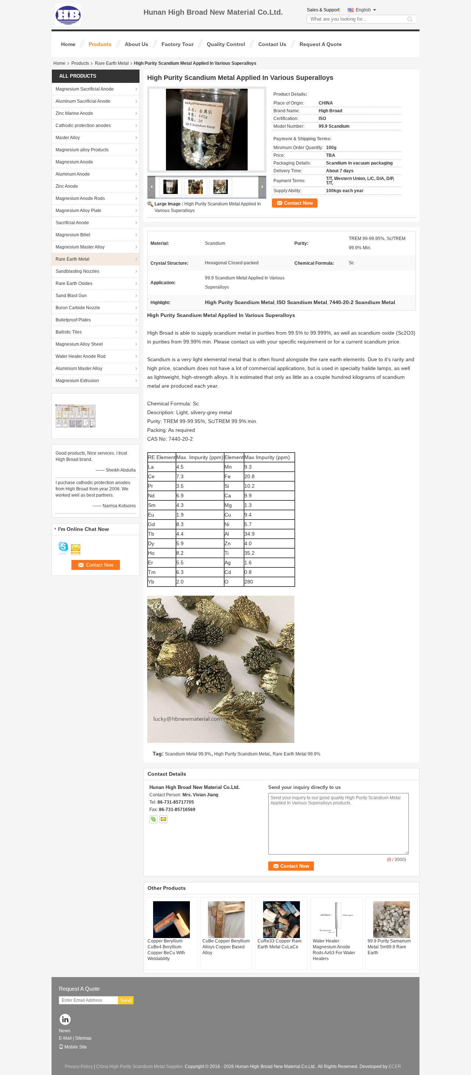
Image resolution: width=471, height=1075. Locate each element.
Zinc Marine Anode (74, 113)
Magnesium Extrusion (77, 380)
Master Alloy (68, 137)
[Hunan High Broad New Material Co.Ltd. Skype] (153, 819)
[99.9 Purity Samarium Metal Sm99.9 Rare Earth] (391, 919)
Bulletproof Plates (73, 319)
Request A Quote (321, 44)
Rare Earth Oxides (74, 283)
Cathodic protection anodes (83, 125)
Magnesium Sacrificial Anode (85, 89)
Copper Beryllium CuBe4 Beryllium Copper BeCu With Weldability (166, 949)
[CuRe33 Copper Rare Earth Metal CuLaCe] (281, 919)
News (64, 1030)
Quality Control (226, 44)
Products (100, 44)
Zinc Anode (67, 186)
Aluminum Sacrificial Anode (83, 101)
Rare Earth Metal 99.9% (297, 754)
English (363, 10)
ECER (395, 1066)
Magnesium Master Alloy (80, 247)
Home (68, 44)
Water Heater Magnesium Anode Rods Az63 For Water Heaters (334, 949)
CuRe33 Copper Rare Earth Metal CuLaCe (280, 943)
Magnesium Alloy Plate (78, 210)
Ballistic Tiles (69, 332)
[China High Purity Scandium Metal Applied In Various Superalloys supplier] (206, 129)
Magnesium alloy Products (82, 149)
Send (125, 1000)
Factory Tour (178, 44)
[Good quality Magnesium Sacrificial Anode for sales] (76, 415)
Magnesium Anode (74, 162)
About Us (136, 44)
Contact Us (272, 44)
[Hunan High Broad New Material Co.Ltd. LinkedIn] (65, 1020)
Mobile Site (75, 1047)
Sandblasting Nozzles (77, 271)
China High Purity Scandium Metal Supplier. (140, 1066)
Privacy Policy (79, 1066)
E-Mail (65, 1038)
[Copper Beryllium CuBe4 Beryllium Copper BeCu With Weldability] (171, 919)
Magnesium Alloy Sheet (79, 344)
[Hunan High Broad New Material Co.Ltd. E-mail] (163, 819)
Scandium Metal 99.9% (188, 754)
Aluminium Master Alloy (79, 368)
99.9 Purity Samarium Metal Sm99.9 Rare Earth (389, 946)
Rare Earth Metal (112, 63)
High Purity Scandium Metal (242, 754)
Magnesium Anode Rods (80, 198)
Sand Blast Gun (71, 295)
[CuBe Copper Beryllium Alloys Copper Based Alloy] (226, 919)
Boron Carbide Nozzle (78, 307)
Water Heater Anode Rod (81, 356)
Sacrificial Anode (72, 222)
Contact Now (298, 203)
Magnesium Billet (73, 234)
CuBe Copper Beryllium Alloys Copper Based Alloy (226, 946)
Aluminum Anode (73, 174)
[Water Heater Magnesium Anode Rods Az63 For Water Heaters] (336, 919)
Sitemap (83, 1038)
